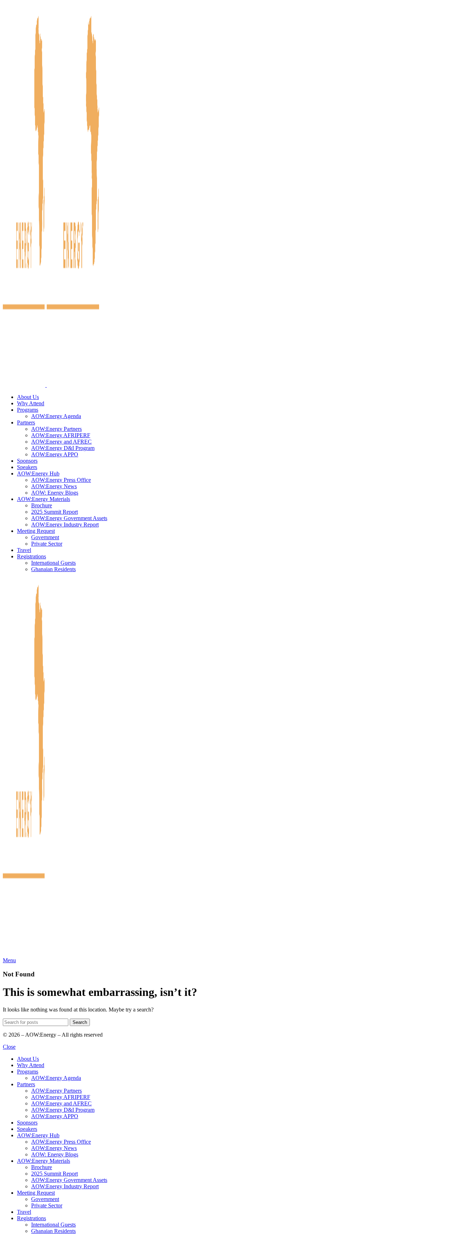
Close (9, 1047)
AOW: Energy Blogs (54, 493)
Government (45, 537)
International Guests (53, 563)
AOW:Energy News (54, 486)
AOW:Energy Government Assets (69, 518)
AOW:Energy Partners (56, 429)
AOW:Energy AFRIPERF (60, 435)
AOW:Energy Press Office (61, 480)
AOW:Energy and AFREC (61, 442)
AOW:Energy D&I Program (62, 448)
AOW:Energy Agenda (56, 416)
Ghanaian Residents (53, 569)
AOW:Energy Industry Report (65, 525)
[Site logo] (25, 385)
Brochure (41, 505)
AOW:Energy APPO (54, 454)
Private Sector (46, 544)
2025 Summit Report (54, 512)
